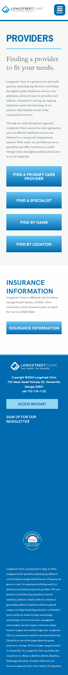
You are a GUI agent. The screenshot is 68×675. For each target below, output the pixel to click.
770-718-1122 (36, 391)
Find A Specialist (34, 200)
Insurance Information (34, 328)
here (31, 312)
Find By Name (34, 222)
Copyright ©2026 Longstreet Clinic (34, 377)
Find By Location (34, 244)
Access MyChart (32, 404)
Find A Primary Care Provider (34, 176)
